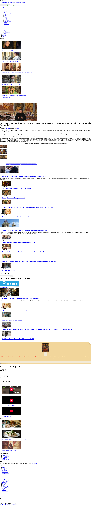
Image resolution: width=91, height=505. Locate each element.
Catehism (5, 17)
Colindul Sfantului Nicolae (6, 416)
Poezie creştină (4, 483)
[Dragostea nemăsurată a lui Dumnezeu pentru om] (11, 59)
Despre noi (4, 7)
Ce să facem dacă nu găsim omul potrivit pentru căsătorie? (18, 339)
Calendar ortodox (7, 11)
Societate (5, 19)
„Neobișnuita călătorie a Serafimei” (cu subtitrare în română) (18, 310)
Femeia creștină (4, 475)
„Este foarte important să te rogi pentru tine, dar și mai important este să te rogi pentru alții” (17, 72)
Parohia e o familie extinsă (6, 97)
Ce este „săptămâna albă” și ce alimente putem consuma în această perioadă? (14, 439)
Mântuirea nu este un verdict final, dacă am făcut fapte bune (18, 216)
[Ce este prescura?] (11, 427)
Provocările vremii (7, 20)
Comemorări (4, 471)
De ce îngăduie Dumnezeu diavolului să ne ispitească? (11, 84)
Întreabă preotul (4, 35)
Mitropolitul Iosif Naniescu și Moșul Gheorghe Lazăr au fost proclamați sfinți (23, 251)
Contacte (5, 9)
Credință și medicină (7, 21)
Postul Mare (6, 14)
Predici (5, 15)
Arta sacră (3, 467)
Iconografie (4, 477)
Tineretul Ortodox (5, 455)
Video (5, 29)
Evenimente (4, 36)
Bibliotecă (3, 10)
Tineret (5, 22)
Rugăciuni (6, 27)
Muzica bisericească (5, 480)
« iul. (1, 378)
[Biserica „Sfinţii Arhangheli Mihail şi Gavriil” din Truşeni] (11, 393)
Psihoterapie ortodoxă (5, 487)
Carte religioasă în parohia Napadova (12, 320)
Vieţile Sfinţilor (4, 496)
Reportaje (5, 23)
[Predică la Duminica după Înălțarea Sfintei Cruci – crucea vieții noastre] (11, 93)
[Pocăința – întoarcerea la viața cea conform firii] (11, 448)
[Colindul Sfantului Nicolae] (11, 414)
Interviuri (5, 18)
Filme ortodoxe (6, 25)
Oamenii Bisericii (5, 481)
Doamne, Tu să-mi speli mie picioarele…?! (13, 198)
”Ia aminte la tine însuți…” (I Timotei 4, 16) (9, 50)
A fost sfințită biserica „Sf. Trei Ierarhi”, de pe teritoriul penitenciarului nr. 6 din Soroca (24, 230)
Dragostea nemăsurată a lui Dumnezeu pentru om (10, 61)
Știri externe (4, 34)
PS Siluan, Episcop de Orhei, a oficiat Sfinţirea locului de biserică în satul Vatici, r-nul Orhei (21, 164)
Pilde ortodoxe (6, 24)
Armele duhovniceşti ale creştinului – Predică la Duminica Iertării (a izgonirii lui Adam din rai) (28, 207)
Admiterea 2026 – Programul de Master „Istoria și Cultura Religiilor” (13, 2)
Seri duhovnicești (5, 491)
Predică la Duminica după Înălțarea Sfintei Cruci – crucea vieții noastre (14, 95)
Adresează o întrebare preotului (5, 4)
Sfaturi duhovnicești (7, 13)
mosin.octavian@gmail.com (35, 463)
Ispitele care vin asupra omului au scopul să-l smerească (17, 188)
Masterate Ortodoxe (5, 459)
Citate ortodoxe (4, 470)
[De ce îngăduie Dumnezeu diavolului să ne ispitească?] (11, 82)
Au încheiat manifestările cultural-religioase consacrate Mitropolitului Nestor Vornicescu (21, 163)
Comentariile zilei (7, 12)
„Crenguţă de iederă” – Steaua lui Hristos (9, 405)
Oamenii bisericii (7, 32)
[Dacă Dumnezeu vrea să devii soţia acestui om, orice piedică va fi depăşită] (9, 295)
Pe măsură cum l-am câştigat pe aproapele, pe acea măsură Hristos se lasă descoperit (23, 176)
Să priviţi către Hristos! (8, 270)
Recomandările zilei (3, 287)
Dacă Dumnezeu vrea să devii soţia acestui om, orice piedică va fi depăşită (20, 298)
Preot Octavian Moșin (5, 456)
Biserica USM (4, 457)
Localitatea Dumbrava (5, 458)
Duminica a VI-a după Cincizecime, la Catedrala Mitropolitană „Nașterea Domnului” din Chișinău (29, 261)
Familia (5, 16)
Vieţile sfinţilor (6, 31)
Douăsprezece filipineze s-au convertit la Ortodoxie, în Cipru (18, 242)
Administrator (7, 128)
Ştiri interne (4, 33)
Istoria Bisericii (4, 479)
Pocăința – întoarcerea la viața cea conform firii (10, 450)
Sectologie (6, 28)
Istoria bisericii (4, 30)
